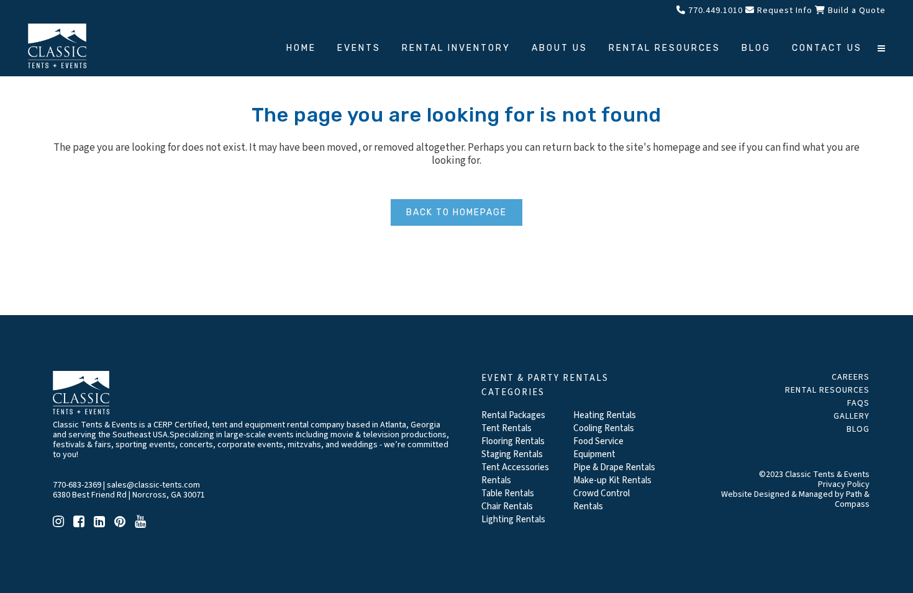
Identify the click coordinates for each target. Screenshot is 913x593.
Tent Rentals (506, 428)
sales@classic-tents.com (153, 485)
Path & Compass (852, 499)
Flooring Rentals (513, 441)
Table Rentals (507, 493)
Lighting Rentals (513, 519)
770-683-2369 (77, 485)
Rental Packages (513, 415)
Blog (858, 429)
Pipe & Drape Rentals (614, 467)
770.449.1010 (714, 10)
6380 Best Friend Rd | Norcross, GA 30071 (129, 495)
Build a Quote (855, 10)
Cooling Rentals (603, 428)
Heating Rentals (604, 415)
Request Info (783, 10)
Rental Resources (827, 390)
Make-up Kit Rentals (612, 480)
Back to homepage (456, 212)
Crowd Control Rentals (601, 500)
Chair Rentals (507, 506)
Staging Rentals (512, 454)
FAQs (858, 403)
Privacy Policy (844, 484)
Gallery (852, 416)
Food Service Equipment (598, 448)
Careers (851, 377)
